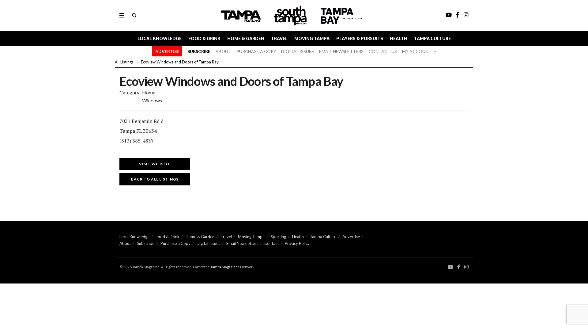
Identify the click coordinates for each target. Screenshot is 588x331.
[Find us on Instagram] (466, 267)
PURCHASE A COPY (256, 51)
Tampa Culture (432, 38)
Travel (279, 38)
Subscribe (145, 243)
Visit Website (155, 164)
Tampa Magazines (224, 266)
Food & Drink (204, 38)
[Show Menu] (121, 15)
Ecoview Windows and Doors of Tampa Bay (180, 61)
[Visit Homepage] (291, 15)
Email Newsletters (242, 243)
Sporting (278, 236)
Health (398, 38)
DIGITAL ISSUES (297, 51)
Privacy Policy (297, 243)
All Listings (124, 61)
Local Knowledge (160, 38)
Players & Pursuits (359, 38)
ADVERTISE (167, 51)
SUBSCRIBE (198, 51)
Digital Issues (208, 243)
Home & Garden (245, 38)
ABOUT (223, 51)
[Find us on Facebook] (458, 267)
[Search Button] (134, 15)
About (125, 243)
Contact (271, 243)
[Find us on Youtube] (450, 267)
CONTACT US (383, 51)
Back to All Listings (155, 179)
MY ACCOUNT (417, 51)
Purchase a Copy (175, 243)
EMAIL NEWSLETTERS (341, 51)
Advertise (351, 236)
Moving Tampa (312, 38)
